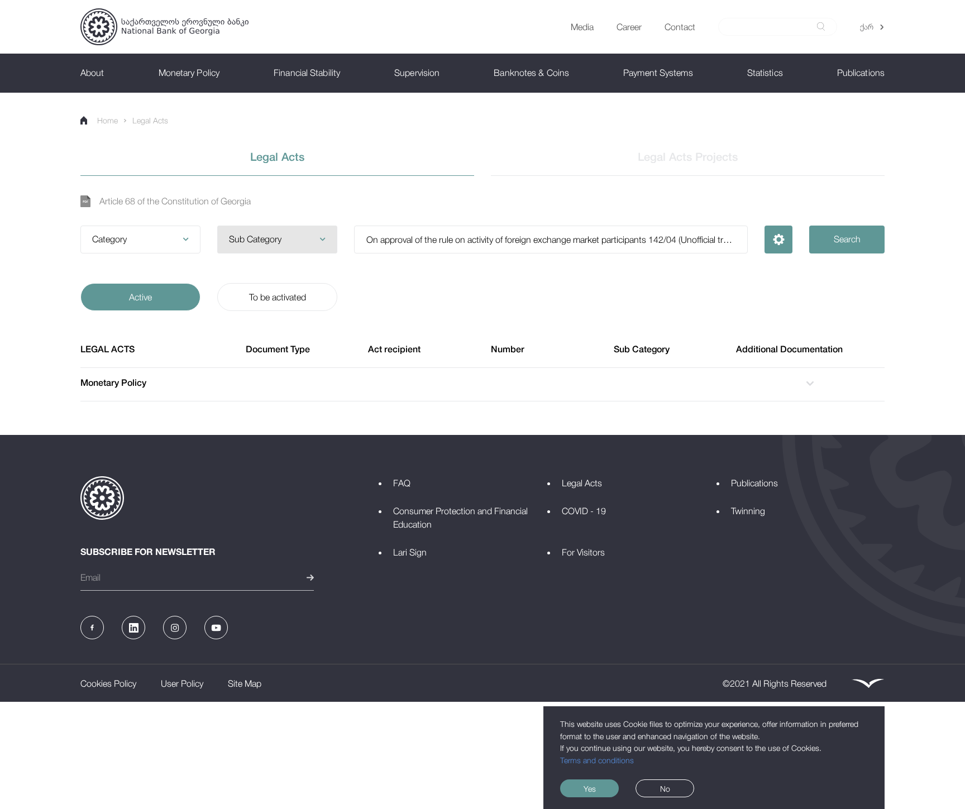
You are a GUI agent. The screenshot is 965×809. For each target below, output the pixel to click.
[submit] (821, 26)
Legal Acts (150, 120)
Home (107, 120)
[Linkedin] (133, 627)
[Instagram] (175, 627)
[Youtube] (216, 627)
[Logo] (164, 26)
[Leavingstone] (868, 683)
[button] (140, 239)
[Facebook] (92, 627)
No (665, 788)
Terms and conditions (597, 760)
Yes (590, 788)
